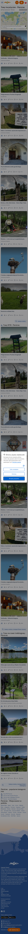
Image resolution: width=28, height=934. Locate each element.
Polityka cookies (16, 462)
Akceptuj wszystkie (14, 478)
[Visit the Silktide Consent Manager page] (24, 466)
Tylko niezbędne (14, 469)
